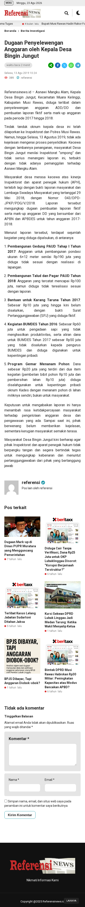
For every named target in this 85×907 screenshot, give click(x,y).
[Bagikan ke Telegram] (78, 65)
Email (49, 779)
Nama (14, 779)
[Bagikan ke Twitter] (64, 65)
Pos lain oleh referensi (37, 488)
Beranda (10, 30)
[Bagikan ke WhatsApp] (71, 65)
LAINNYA (71, 900)
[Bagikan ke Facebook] (57, 65)
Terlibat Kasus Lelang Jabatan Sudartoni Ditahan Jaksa (20, 617)
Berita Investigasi (33, 30)
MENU (9, 3)
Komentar (19, 738)
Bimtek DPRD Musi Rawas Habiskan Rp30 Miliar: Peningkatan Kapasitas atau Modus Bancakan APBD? (61, 678)
